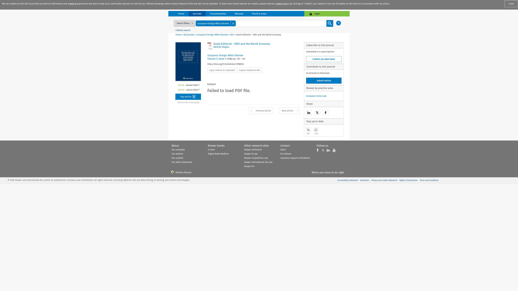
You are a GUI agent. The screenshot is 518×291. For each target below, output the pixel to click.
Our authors (177, 154)
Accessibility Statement (348, 180)
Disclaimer (364, 180)
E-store (211, 149)
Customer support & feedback (295, 158)
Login (317, 13)
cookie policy (282, 3)
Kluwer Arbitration (253, 149)
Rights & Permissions (408, 180)
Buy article (186, 96)
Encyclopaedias (218, 13)
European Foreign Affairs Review (212, 34)
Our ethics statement (182, 162)
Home (181, 13)
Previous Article (263, 110)
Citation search (182, 30)
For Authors (285, 154)
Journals (197, 13)
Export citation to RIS (249, 70)
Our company (178, 149)
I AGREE (511, 4)
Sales (283, 149)
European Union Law (316, 96)
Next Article (287, 110)
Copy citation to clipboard (222, 70)
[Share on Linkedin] (308, 113)
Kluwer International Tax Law (258, 162)
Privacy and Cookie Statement (384, 180)
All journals (189, 34)
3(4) (232, 34)
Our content (177, 158)
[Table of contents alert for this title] (315, 130)
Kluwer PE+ (249, 166)
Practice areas (259, 13)
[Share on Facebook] (325, 113)
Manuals (239, 13)
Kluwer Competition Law (256, 158)
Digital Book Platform (218, 154)
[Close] (233, 23)
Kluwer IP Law (251, 154)
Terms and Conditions (429, 180)
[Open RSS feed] (308, 130)
